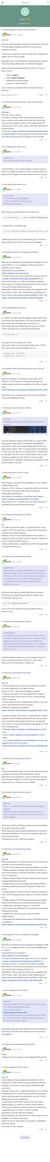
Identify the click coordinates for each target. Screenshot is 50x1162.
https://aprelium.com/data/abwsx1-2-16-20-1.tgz (28, 740)
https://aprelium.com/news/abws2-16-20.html (20, 499)
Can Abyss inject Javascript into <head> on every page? (23, 102)
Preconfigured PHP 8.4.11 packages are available (21, 935)
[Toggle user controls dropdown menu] (48, 2)
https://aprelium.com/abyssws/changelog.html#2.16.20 (24, 924)
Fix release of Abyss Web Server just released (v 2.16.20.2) (24, 369)
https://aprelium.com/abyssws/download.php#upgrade (25, 746)
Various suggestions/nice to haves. (16, 990)
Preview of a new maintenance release (17, 408)
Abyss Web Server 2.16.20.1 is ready (16, 473)
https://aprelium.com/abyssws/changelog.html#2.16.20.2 (25, 390)
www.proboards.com (10, 1029)
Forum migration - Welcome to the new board (20, 30)
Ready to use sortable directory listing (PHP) (19, 1044)
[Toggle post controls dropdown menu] (46, 95)
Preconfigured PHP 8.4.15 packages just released (21, 252)
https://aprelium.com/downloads (15, 273)
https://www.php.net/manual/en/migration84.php (22, 298)
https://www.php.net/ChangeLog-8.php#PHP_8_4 (23, 279)
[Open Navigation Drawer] (2, 2)
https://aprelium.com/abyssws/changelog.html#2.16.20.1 (25, 710)
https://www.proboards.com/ (15, 1012)
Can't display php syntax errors (15, 147)
